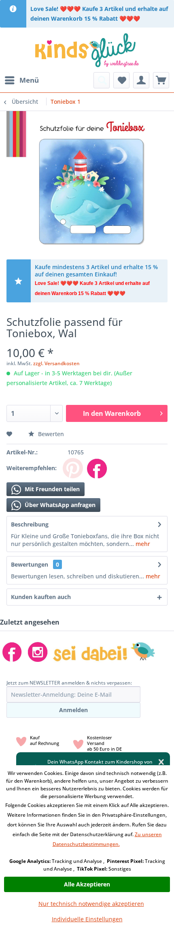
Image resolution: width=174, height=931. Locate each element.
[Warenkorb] (161, 80)
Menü (29, 80)
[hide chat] (161, 762)
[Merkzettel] (121, 80)
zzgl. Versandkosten (56, 363)
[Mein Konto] (141, 80)
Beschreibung (30, 524)
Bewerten (50, 434)
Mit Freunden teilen (51, 489)
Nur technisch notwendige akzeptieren (91, 903)
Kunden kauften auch (41, 597)
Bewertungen (29, 564)
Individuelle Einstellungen (87, 919)
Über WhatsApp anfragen (59, 505)
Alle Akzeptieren (87, 884)
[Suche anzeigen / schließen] (101, 80)
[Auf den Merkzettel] (10, 434)
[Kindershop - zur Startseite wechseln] (86, 50)
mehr (142, 544)
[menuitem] (21, 80)
